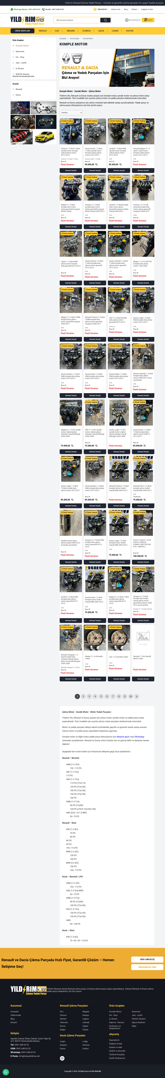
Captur (85, 1026)
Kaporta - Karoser (116, 1022)
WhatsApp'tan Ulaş (147, 967)
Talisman (64, 1022)
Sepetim (149, 20)
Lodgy (85, 1041)
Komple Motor (115, 1011)
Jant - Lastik (21, 63)
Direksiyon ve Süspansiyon (115, 1027)
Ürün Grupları (22, 31)
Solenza (85, 1045)
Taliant (85, 1029)
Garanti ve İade (115, 1047)
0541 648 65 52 (147, 959)
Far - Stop (20, 57)
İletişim (134, 9)
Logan (115, 31)
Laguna (85, 1019)
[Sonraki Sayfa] (136, 696)
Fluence (86, 31)
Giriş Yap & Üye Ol (134, 20)
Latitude (85, 1022)
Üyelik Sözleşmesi (117, 1058)
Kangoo (85, 1015)
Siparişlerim (102, 9)
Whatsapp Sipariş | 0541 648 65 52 (27, 9)
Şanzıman (20, 51)
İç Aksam (20, 68)
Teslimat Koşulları (117, 1054)
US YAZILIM (96, 1071)
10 (131, 696)
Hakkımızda (115, 9)
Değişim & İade (147, 9)
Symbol (63, 1019)
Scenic (63, 1026)
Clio (57, 31)
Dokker (85, 1048)
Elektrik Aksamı (22, 74)
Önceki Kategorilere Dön (23, 76)
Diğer (134, 1026)
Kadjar (62, 1029)
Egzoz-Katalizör (138, 1022)
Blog (125, 9)
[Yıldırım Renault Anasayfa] (27, 20)
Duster (129, 31)
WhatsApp (139, 737)
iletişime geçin (123, 737)
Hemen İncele (71, 170)
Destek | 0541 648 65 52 (54, 9)
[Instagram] (62, 1058)
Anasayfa (63, 38)
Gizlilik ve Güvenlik (117, 1051)
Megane (71, 31)
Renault (43, 31)
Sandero (63, 1045)
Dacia (101, 31)
